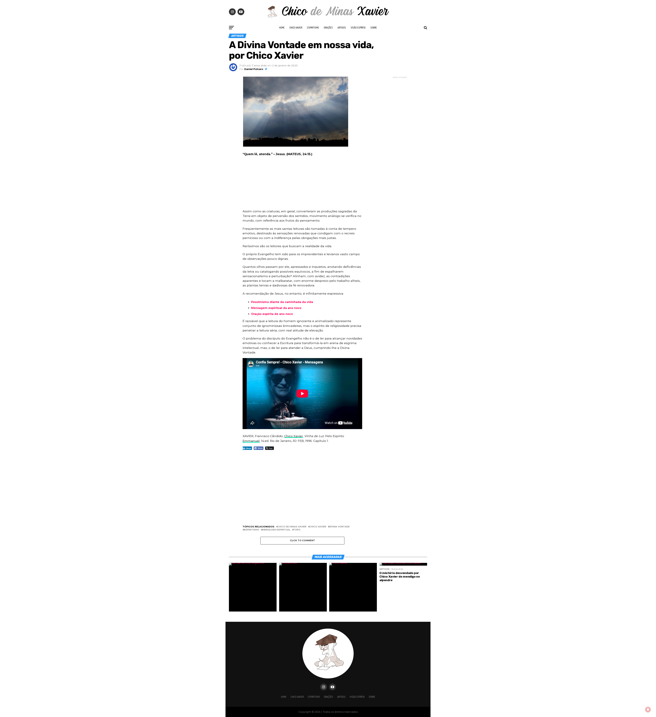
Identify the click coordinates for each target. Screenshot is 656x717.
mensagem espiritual (276, 530)
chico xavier (317, 527)
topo (296, 530)
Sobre (373, 27)
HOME (282, 27)
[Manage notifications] (648, 709)
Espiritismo (313, 27)
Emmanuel (251, 441)
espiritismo (251, 530)
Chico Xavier (295, 27)
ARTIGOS (342, 27)
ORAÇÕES (328, 27)
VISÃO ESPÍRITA (358, 27)
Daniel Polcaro (253, 69)
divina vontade (339, 527)
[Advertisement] (302, 184)
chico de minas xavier (291, 527)
